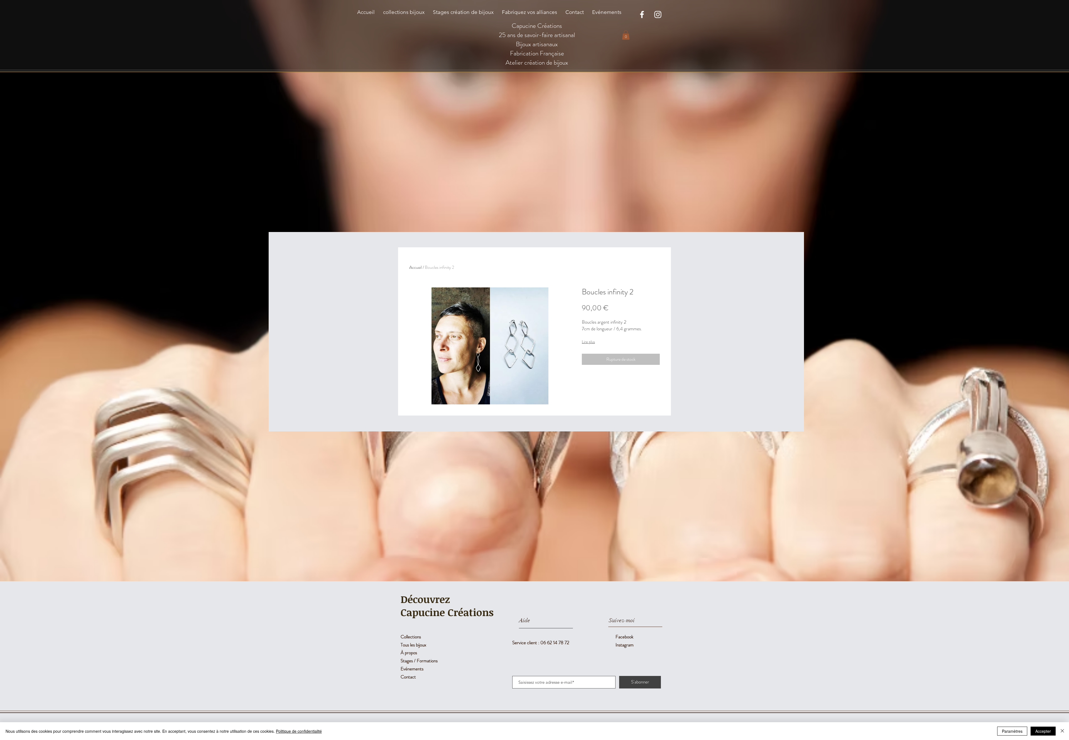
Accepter (1043, 731)
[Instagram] (658, 14)
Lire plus (588, 342)
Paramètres (1012, 731)
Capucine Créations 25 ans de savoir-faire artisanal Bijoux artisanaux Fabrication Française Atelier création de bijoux (537, 44)
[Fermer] (1062, 731)
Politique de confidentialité (299, 731)
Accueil (415, 267)
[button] (626, 35)
